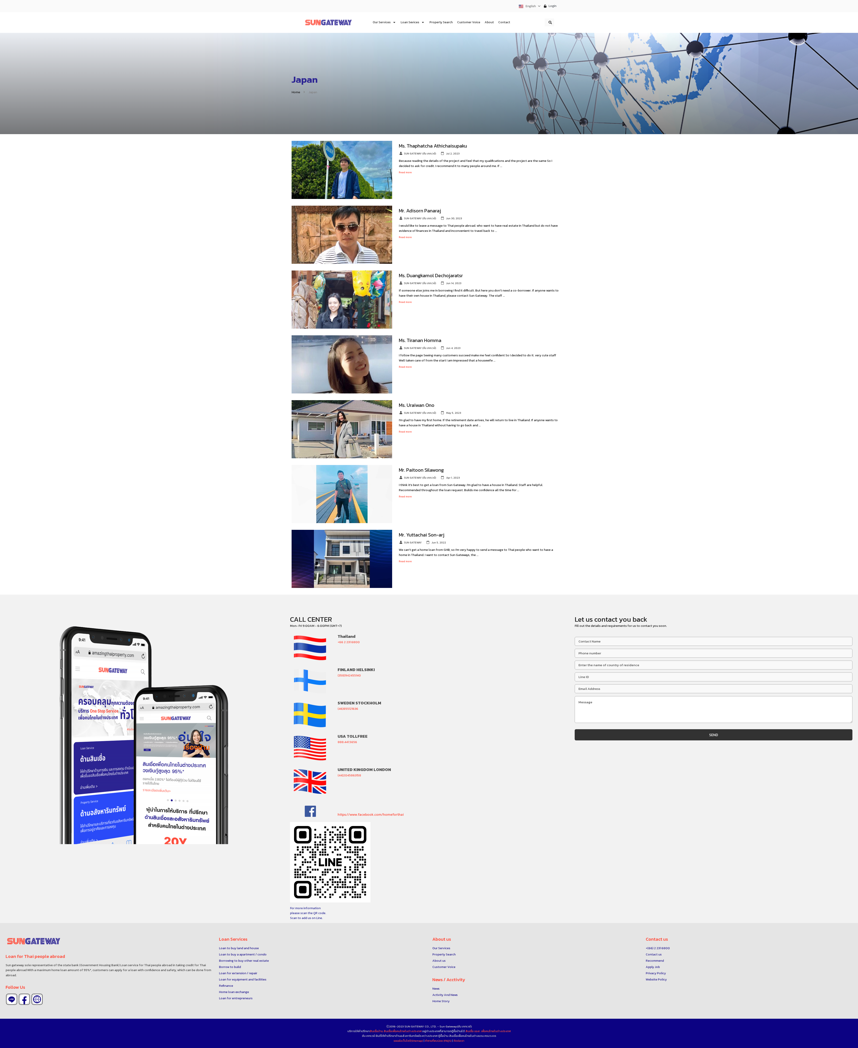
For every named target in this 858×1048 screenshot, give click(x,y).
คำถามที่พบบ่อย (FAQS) (438, 1041)
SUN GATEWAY (413, 543)
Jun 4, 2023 (453, 348)
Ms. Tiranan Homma (420, 340)
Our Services (441, 948)
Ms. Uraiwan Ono (416, 405)
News (436, 988)
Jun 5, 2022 (439, 543)
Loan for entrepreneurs (235, 998)
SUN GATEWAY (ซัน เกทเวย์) (420, 154)
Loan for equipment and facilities (242, 979)
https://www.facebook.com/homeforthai (371, 814)
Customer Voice (443, 967)
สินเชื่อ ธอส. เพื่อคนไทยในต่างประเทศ (488, 1031)
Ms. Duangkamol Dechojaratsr (431, 275)
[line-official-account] (12, 999)
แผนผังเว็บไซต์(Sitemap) (409, 1041)
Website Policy (656, 979)
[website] (37, 999)
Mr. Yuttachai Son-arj (421, 535)
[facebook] (24, 999)
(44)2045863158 (349, 775)
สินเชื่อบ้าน (376, 1031)
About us (439, 960)
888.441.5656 (347, 742)
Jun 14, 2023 (453, 283)
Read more (407, 172)
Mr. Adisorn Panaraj (420, 210)
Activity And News (445, 995)
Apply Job (653, 967)
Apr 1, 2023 (453, 478)
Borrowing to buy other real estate (244, 960)
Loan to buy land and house (239, 948)
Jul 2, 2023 (453, 154)
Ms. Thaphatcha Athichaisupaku (433, 146)
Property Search (444, 954)
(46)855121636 (348, 708)
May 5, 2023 (453, 413)
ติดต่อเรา (459, 1041)
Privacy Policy (656, 973)
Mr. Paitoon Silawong (421, 470)
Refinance (226, 985)
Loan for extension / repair (238, 973)
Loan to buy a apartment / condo (243, 954)
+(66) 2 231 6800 (658, 948)
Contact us (654, 954)
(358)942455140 (349, 675)
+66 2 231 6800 (349, 642)
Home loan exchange (234, 992)
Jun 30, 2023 (454, 218)
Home (296, 92)
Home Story (441, 1001)
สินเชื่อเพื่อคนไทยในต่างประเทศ (403, 1031)
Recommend (655, 960)
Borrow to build (230, 967)
